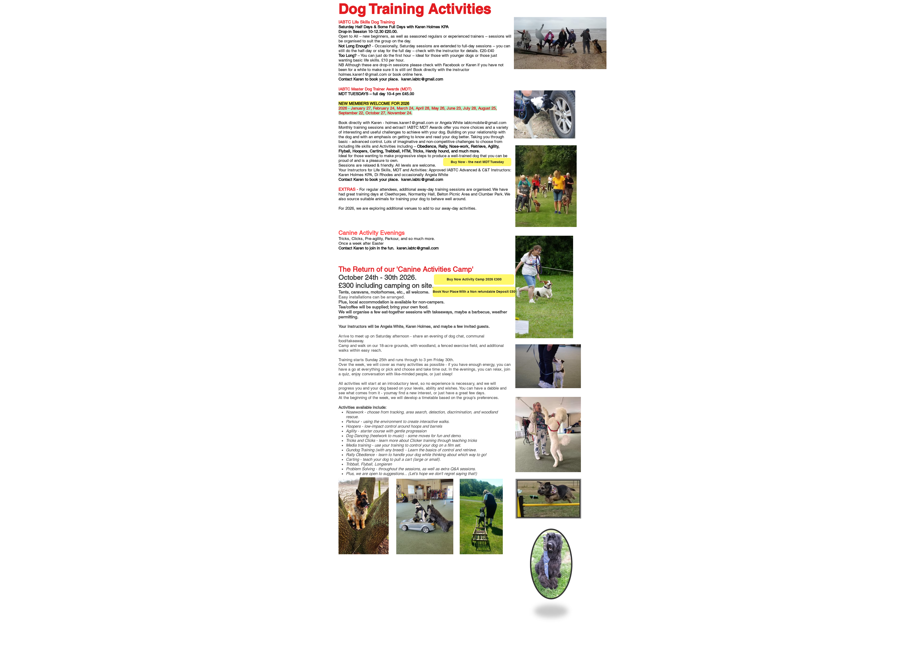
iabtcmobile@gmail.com (485, 122)
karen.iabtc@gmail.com (422, 79)
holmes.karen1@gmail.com (363, 74)
